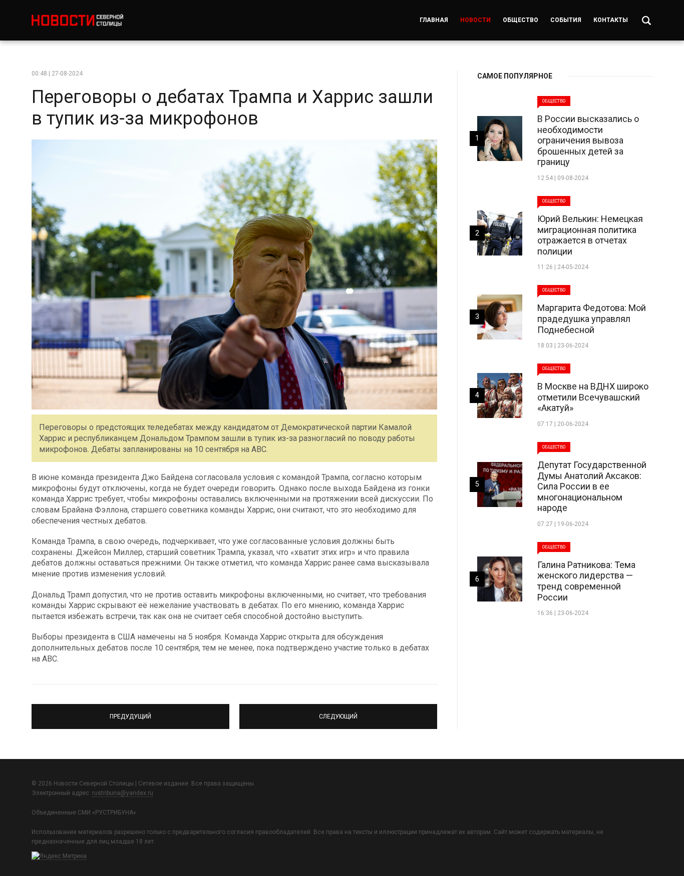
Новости (475, 20)
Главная (434, 20)
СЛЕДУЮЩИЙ (338, 712)
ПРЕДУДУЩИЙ (130, 712)
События (565, 20)
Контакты (610, 20)
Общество (520, 20)
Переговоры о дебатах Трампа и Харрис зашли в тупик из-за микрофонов (232, 107)
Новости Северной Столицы (77, 20)
